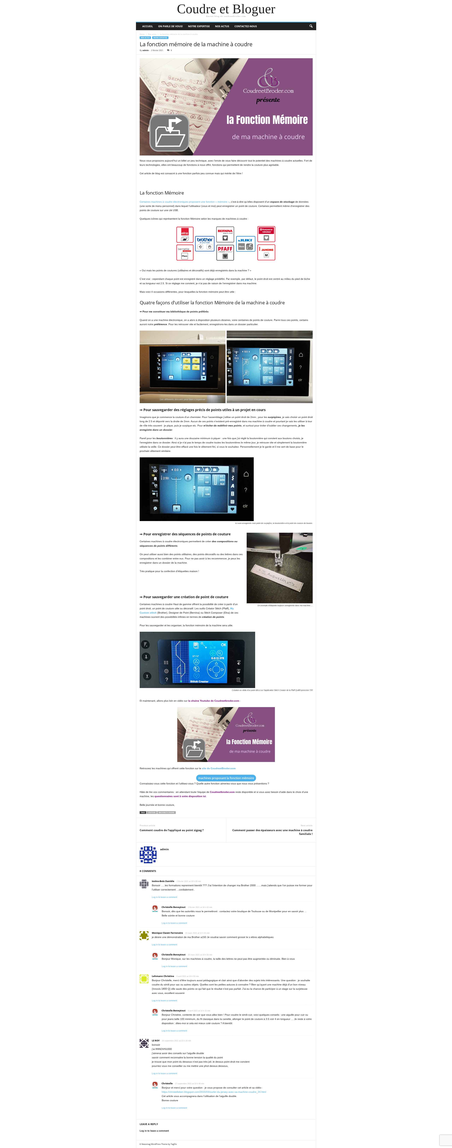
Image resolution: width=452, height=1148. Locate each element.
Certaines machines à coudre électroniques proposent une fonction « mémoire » (185, 201)
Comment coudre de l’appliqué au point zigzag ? (172, 830)
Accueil (147, 26)
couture (152, 812)
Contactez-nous (245, 26)
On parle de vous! (170, 26)
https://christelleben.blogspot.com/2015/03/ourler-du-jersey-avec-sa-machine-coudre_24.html (214, 1091)
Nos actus (222, 26)
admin (145, 50)
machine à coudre (166, 812)
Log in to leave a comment (164, 897)
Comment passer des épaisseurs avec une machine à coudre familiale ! (272, 832)
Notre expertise (199, 26)
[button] (311, 26)
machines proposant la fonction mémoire (226, 778)
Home (142, 34)
